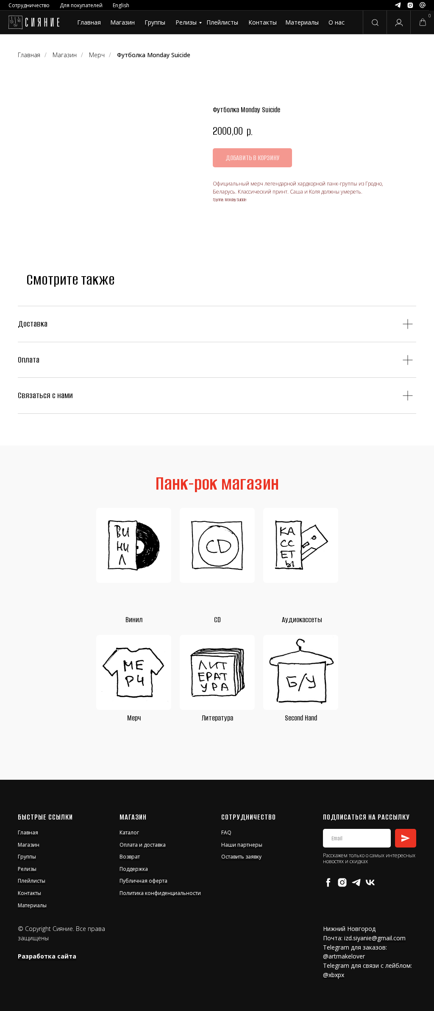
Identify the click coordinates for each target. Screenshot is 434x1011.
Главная (89, 22)
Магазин (122, 22)
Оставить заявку (241, 856)
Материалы (302, 22)
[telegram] (356, 882)
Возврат (130, 856)
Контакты (262, 22)
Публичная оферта (143, 880)
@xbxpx (333, 975)
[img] (34, 22)
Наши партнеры (241, 844)
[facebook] (328, 882)
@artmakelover (344, 956)
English (121, 5)
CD (217, 620)
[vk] (370, 882)
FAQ (226, 832)
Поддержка (134, 869)
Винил (133, 620)
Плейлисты (222, 22)
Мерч (134, 718)
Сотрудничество (29, 5)
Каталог (129, 832)
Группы (155, 22)
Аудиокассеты (302, 620)
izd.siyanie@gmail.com (375, 938)
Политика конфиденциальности (160, 893)
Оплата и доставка (143, 844)
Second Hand (301, 718)
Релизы (186, 22)
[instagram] (342, 882)
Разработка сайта (47, 956)
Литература (217, 718)
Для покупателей (81, 5)
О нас (336, 22)
